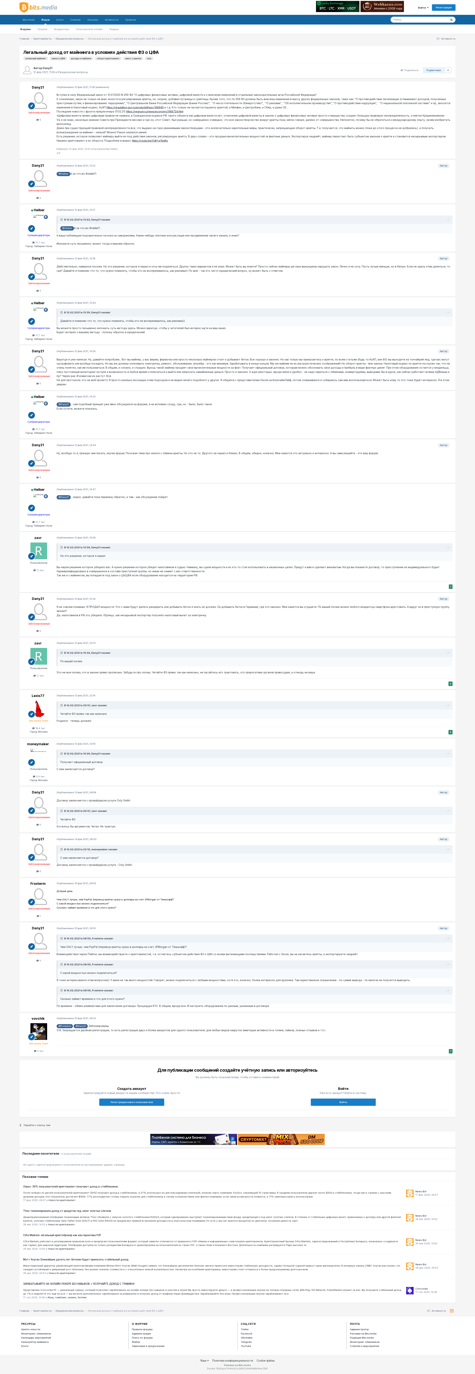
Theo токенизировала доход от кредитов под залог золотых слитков (67, 1210)
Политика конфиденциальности (232, 1360)
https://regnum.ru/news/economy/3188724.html (154, 111)
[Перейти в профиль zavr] (38, 551)
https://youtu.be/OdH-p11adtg (150, 140)
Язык (203, 1360)
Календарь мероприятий (36, 1337)
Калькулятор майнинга (35, 1341)
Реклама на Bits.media (363, 1333)
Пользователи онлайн (89, 29)
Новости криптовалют (62, 1200)
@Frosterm (64, 1026)
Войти (422, 7)
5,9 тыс (40, 776)
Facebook (246, 1333)
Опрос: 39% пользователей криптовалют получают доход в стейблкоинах (70, 1186)
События (75, 19)
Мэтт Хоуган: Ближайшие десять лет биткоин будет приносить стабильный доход (76, 1259)
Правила (130, 19)
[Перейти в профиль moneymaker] (38, 757)
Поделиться (410, 70)
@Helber (63, 173)
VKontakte (247, 1337)
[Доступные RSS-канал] (452, 1310)
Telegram (246, 1341)
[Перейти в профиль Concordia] (410, 1290)
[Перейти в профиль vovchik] (38, 1031)
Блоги (59, 19)
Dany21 (47, 68)
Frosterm (38, 883)
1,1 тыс (40, 570)
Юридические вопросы (73, 72)
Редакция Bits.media (362, 1337)
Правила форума (142, 1329)
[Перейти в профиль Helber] (38, 223)
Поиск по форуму (142, 1337)
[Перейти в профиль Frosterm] (38, 896)
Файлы (136, 1341)
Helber (39, 210)
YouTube (246, 1345)
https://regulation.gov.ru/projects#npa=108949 (135, 107)
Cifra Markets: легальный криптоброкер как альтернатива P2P (62, 1235)
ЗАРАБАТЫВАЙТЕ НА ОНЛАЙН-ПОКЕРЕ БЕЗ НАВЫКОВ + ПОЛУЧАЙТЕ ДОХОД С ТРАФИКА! (79, 1283)
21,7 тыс (40, 242)
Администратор (359, 1329)
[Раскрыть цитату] (62, 219)
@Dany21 (63, 404)
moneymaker (38, 744)
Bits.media (29, 19)
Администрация (141, 1333)
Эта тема (437, 19)
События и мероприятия (364, 1345)
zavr (38, 538)
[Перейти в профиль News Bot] (410, 1193)
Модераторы (61, 29)
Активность (112, 19)
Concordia (421, 1288)
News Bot (420, 1191)
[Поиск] (451, 20)
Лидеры (114, 29)
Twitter (245, 1329)
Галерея (42, 29)
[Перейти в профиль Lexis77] (38, 708)
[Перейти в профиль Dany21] (27, 70)
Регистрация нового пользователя (132, 1102)
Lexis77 (38, 696)
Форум (45, 19)
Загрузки (92, 19)
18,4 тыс (40, 728)
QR (265, 1368)
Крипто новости (30, 1329)
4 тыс (40, 1050)
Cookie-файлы (266, 1360)
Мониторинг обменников (36, 1333)
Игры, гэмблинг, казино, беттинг (67, 1297)
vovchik (38, 1018)
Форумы (25, 29)
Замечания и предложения (148, 1345)
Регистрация (444, 7)
